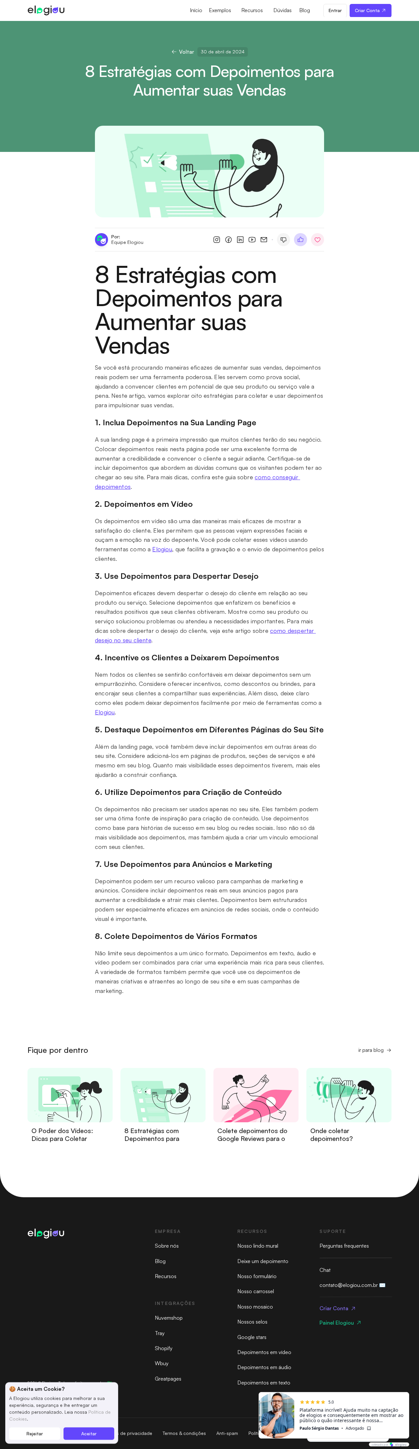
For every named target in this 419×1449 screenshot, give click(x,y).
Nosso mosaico (255, 1306)
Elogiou (162, 549)
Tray (160, 1333)
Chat (325, 1270)
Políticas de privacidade (126, 1433)
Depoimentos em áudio (264, 1367)
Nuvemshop (169, 1317)
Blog (160, 1261)
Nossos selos (252, 1321)
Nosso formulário (257, 1276)
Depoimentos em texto (263, 1382)
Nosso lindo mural (257, 1245)
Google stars (251, 1337)
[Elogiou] (45, 1233)
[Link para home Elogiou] (45, 10)
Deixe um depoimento (262, 1261)
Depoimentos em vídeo (264, 1352)
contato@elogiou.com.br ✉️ (352, 1285)
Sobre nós (167, 1245)
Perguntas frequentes (344, 1245)
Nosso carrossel (255, 1291)
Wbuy (162, 1363)
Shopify (164, 1348)
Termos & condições (184, 1433)
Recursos (165, 1276)
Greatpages (168, 1378)
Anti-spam (227, 1433)
